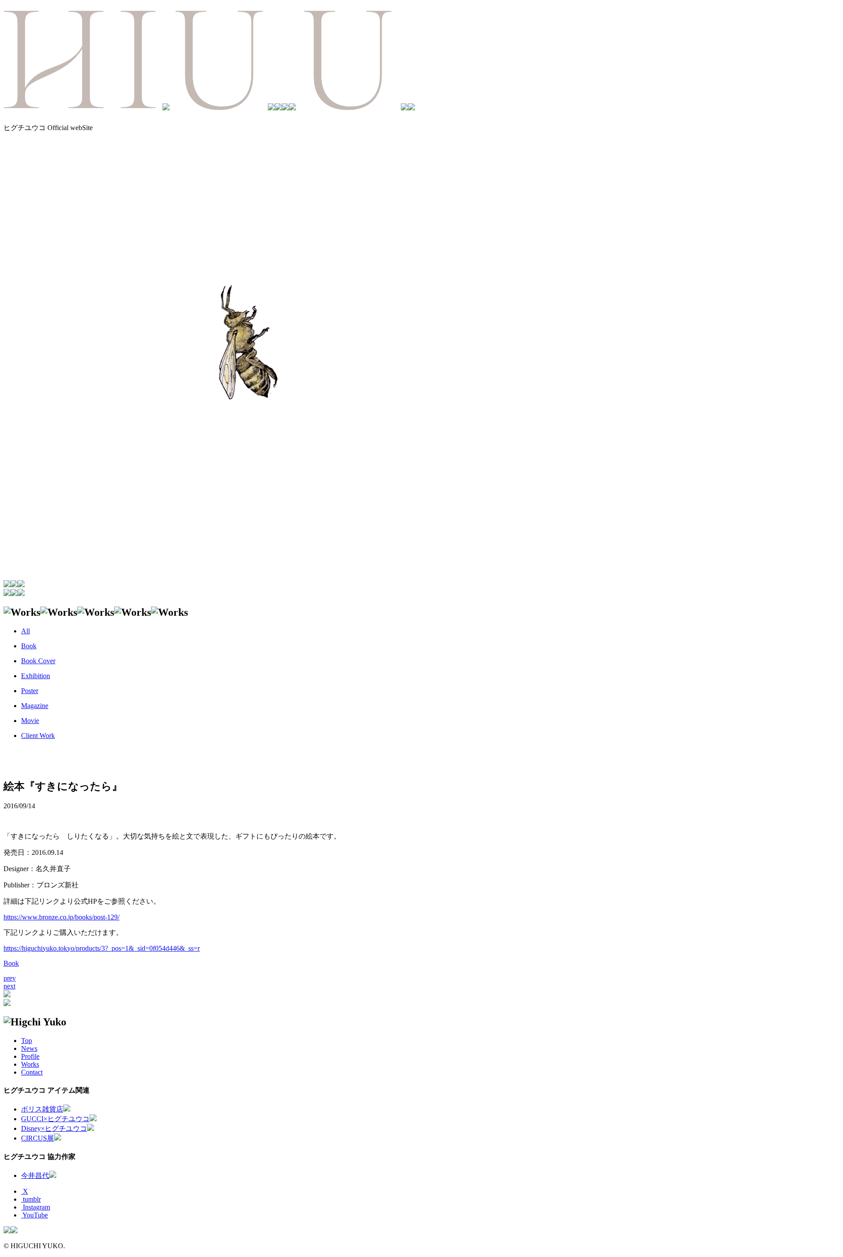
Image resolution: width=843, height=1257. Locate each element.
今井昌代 (35, 1175)
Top (26, 1040)
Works (30, 1064)
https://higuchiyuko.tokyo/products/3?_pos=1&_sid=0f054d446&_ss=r (102, 948)
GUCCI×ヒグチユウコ (55, 1119)
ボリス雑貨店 (42, 1109)
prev (10, 978)
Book (11, 963)
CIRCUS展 (37, 1138)
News (29, 1048)
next (9, 986)
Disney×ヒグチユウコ (54, 1128)
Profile (30, 1056)
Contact (32, 1072)
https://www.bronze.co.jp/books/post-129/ (61, 917)
